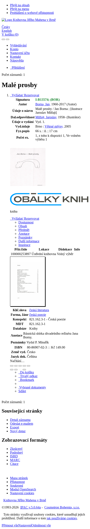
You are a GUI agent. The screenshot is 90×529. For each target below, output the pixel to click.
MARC (15, 460)
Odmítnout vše (41, 525)
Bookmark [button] (26, 380)
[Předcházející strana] (20, 369)
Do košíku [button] (26, 372)
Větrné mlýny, (54, 126)
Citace (14, 464)
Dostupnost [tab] (25, 222)
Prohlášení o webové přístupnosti (32, 12)
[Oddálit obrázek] (16, 365)
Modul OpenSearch (23, 489)
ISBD (14, 456)
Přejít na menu (19, 9)
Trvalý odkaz (27, 376)
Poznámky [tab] (25, 237)
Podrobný (16, 452)
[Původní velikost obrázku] (20, 365)
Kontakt (15, 56)
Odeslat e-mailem (21, 423)
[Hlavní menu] (7, 39)
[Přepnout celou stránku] (24, 365)
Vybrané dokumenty (32, 387)
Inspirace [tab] (24, 245)
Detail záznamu (20, 420)
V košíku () (10, 34)
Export (14, 427)
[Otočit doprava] (16, 369)
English (7, 30)
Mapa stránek (19, 478)
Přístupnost (17, 482)
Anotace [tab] (24, 233)
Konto (14, 49)
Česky (6, 27)
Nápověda (17, 60)
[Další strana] (24, 369)
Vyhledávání (18, 45)
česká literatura (39, 310)
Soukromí (16, 485)
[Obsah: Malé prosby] (28, 305)
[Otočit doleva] (11, 369)
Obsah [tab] (22, 226)
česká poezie (37, 314)
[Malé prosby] (28, 191)
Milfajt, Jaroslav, (46, 117)
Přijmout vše (10, 525)
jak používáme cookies (62, 518)
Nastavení (24, 525)
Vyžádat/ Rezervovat (24, 95)
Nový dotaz (18, 431)
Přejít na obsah (20, 5)
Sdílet (22, 391)
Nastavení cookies (22, 493)
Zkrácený (16, 448)
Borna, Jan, (42, 104)
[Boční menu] (3, 39)
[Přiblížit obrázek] (11, 365)
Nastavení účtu (20, 53)
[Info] (28, 365)
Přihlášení (17, 67)
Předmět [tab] (23, 230)
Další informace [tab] (28, 241)
